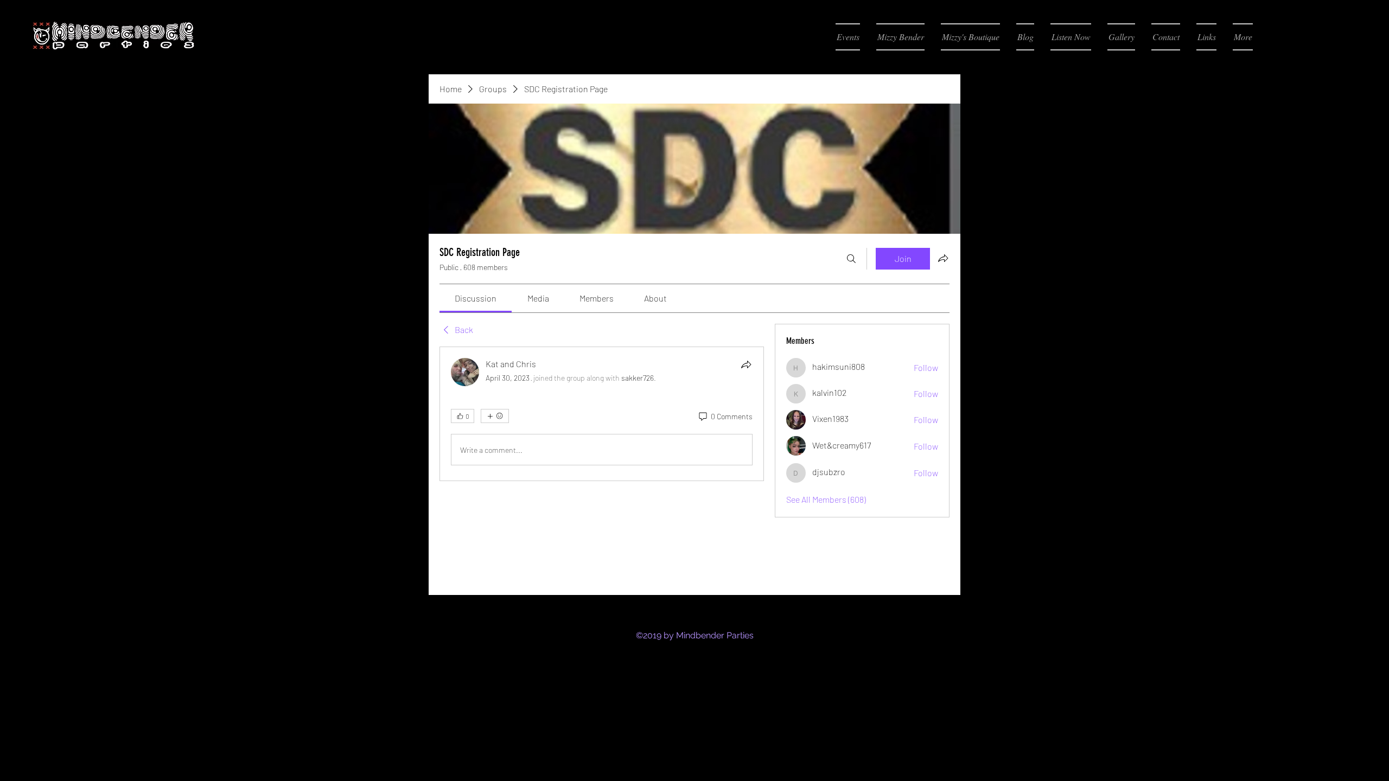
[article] (601, 414)
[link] (475, 298)
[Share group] (943, 258)
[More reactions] (495, 416)
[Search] (851, 259)
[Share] (746, 364)
